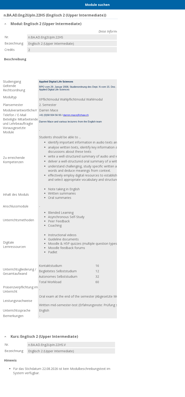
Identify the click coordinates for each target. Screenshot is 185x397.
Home (15, 4)
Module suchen (97, 4)
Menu (5, 4)
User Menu (179, 4)
